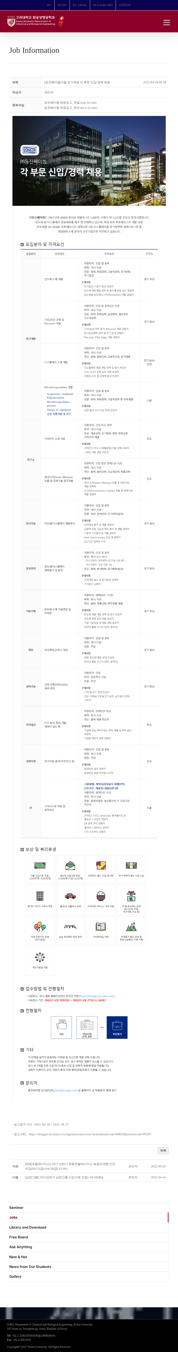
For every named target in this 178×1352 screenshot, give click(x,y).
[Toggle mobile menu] (167, 22)
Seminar (16, 1207)
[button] (48, 92)
